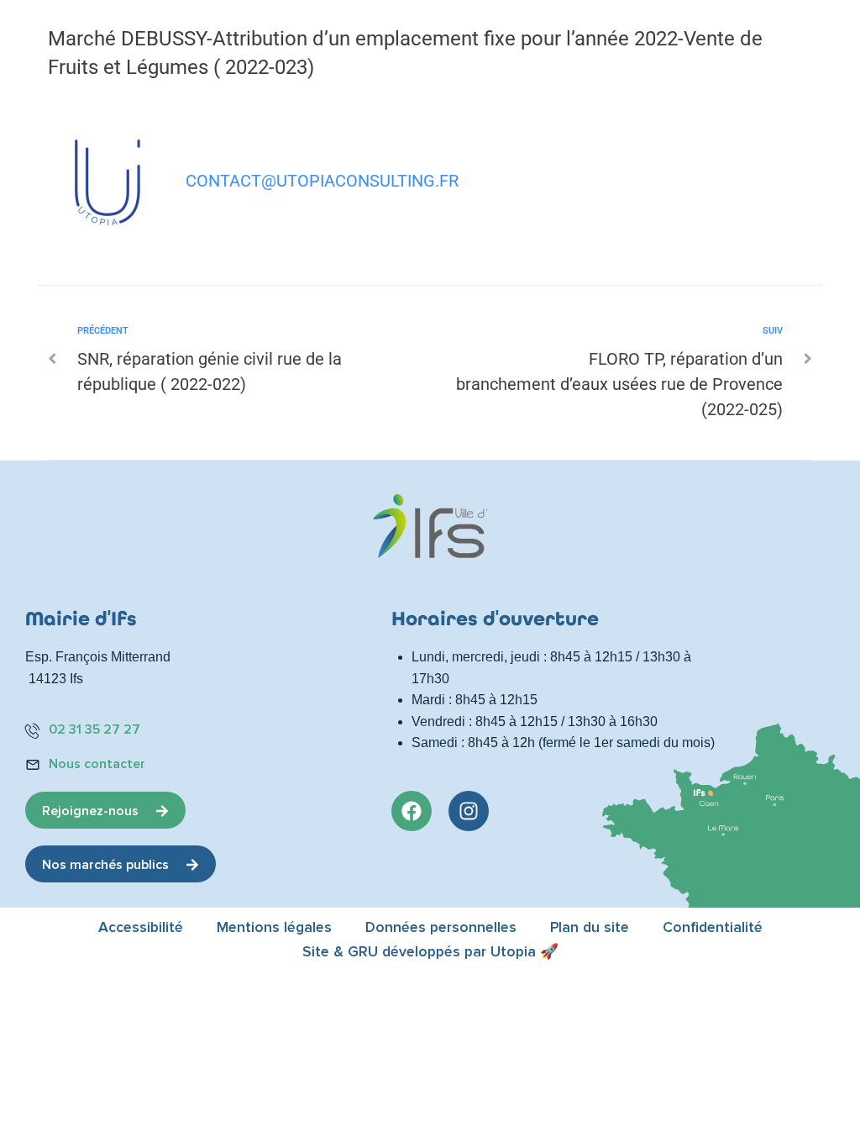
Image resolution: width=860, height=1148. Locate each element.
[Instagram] (468, 811)
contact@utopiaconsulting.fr (322, 181)
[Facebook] (411, 811)
